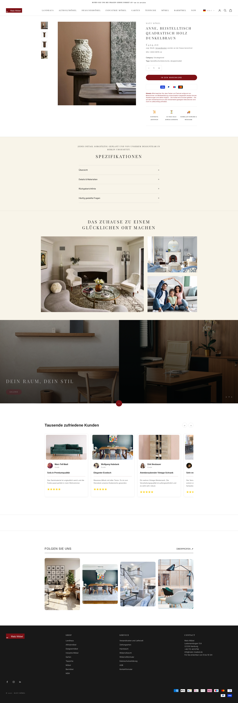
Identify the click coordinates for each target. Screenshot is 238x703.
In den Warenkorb (171, 78)
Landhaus (48, 10)
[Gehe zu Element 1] (44, 25)
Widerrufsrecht (125, 653)
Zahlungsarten (125, 645)
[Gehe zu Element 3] (44, 44)
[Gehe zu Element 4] (44, 54)
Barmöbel (180, 10)
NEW (193, 10)
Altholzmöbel (68, 10)
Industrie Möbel (116, 10)
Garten (135, 10)
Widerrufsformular (126, 657)
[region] (119, 361)
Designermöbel (91, 10)
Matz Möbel (153, 23)
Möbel (165, 10)
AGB (121, 665)
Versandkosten (161, 48)
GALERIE (14, 396)
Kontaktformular (125, 669)
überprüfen (184, 549)
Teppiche (150, 10)
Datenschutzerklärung (128, 661)
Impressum (123, 649)
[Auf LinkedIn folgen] (20, 682)
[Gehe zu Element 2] (44, 34)
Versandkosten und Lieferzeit (131, 640)
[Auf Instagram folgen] (13, 682)
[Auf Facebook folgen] (7, 682)
